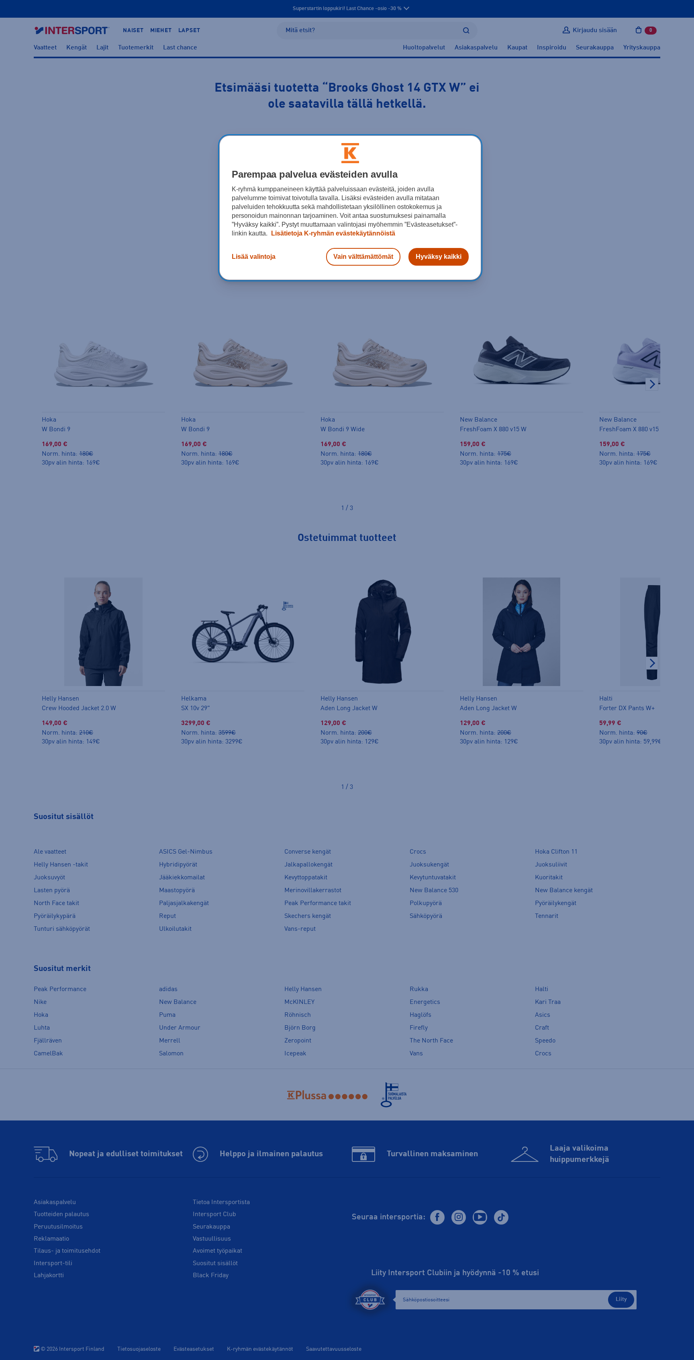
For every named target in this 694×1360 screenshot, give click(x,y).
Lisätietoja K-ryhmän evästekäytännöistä (332, 233)
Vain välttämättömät (363, 256)
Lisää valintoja (254, 256)
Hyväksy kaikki (438, 256)
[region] (350, 208)
